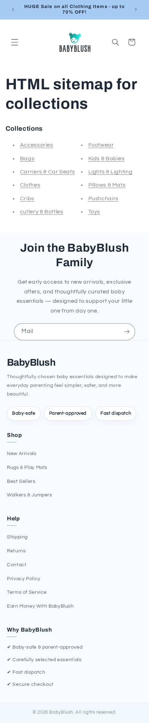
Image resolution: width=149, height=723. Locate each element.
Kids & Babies (106, 158)
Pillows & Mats (107, 185)
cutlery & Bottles (41, 211)
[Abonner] (127, 331)
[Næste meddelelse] (135, 9)
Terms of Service (27, 592)
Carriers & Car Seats (47, 171)
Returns (16, 551)
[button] (15, 42)
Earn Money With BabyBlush (40, 606)
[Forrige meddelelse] (13, 9)
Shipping (17, 537)
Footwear (101, 145)
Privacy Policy (24, 578)
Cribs (27, 198)
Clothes (30, 185)
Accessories (36, 145)
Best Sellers (21, 481)
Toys (94, 211)
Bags (27, 158)
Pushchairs (103, 198)
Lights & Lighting (110, 171)
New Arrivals (22, 453)
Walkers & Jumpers (29, 495)
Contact (16, 564)
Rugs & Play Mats (27, 467)
